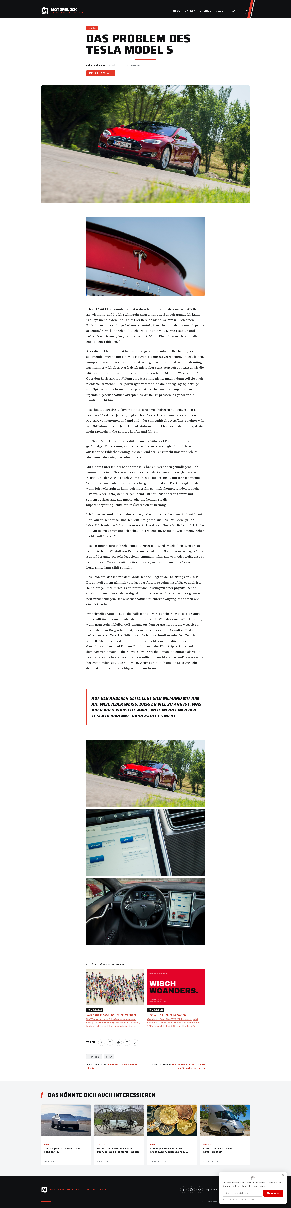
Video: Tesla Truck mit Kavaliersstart (217, 1150)
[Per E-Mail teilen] (126, 1042)
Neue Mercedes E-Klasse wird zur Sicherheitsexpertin (188, 1066)
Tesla (105, 73)
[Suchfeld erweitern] (233, 10)
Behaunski (94, 1056)
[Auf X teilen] (110, 1042)
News (46, 1144)
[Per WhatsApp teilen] (118, 1042)
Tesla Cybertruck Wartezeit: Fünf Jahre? (62, 1150)
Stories (92, 28)
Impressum (211, 1189)
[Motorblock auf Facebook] (183, 1189)
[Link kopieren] (135, 1042)
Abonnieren (273, 1193)
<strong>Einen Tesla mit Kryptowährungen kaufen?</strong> (167, 1150)
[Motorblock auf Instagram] (191, 1189)
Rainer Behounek (95, 65)
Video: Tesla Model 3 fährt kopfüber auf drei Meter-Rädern (118, 1150)
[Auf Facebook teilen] (101, 1042)
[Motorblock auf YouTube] (199, 1189)
